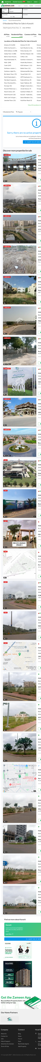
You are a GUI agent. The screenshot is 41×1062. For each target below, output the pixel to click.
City (10, 9)
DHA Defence (10, 51)
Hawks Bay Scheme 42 (27, 62)
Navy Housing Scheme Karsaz (10, 83)
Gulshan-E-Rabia (26, 91)
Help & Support (5, 1041)
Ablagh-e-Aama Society (27, 86)
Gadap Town (10, 54)
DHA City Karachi (10, 48)
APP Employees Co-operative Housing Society (27, 77)
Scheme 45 (25, 45)
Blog (19, 1033)
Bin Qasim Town (10, 74)
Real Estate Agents (23, 1044)
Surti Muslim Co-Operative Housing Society (27, 48)
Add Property (22, 1046)
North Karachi (10, 94)
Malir (7, 62)
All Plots (6, 35)
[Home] (2, 2)
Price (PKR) (4, 14)
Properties (8, 1)
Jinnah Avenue (25, 89)
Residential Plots (17, 35)
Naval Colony (9, 91)
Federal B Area (25, 80)
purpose (4, 9)
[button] (5, 11)
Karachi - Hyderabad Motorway (27, 94)
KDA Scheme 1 (26, 65)
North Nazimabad (10, 77)
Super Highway (25, 83)
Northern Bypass (26, 54)
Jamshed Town (10, 100)
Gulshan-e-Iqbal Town (10, 71)
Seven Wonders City (27, 97)
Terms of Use (5, 1046)
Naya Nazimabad (10, 59)
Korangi (8, 86)
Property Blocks (19, 1)
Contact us (4, 1036)
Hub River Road (26, 100)
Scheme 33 (9, 45)
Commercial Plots (30, 35)
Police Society (26, 51)
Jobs (2, 1039)
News (19, 1036)
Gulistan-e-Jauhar (10, 68)
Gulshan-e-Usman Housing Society (27, 59)
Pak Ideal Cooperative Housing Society (10, 80)
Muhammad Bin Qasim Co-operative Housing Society (27, 71)
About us (3, 1033)
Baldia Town (25, 68)
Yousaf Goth (25, 74)
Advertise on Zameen (7, 1044)
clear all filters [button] (26, 28)
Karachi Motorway (10, 89)
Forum (20, 1039)
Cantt (7, 65)
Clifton (23, 56)
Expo (19, 1041)
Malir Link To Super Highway (10, 97)
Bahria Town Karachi (10, 56)
